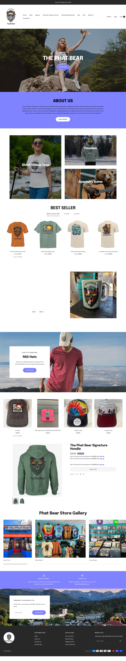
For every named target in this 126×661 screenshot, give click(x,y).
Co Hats (17, 430)
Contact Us (26, 18)
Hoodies (77, 213)
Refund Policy (69, 639)
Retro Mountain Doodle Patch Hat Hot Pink (48, 430)
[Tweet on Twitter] (80, 474)
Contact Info (38, 644)
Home (25, 15)
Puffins (66, 213)
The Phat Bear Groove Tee (17, 251)
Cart (122, 16)
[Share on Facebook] (75, 474)
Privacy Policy (69, 636)
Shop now (37, 303)
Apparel (37, 15)
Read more (63, 119)
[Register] (120, 641)
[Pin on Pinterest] (77, 474)
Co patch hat (108, 430)
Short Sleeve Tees (53, 213)
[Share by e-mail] (83, 474)
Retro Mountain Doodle (78, 251)
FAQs (36, 636)
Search (109, 16)
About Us (91, 15)
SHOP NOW (63, 69)
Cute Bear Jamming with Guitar (108, 251)
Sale (78, 15)
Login (115, 16)
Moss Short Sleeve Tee (47, 251)
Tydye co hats (78, 430)
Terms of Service (70, 644)
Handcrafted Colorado (68, 15)
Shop (30, 15)
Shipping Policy (69, 641)
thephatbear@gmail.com (82, 584)
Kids (84, 15)
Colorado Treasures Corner (51, 15)
